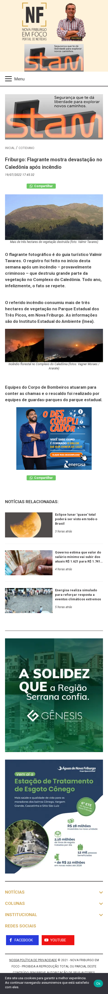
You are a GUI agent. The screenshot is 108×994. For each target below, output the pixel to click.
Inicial (10, 148)
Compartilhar (43, 186)
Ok (98, 983)
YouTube (58, 940)
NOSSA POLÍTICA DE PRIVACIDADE (33, 960)
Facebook (24, 940)
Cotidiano (26, 148)
